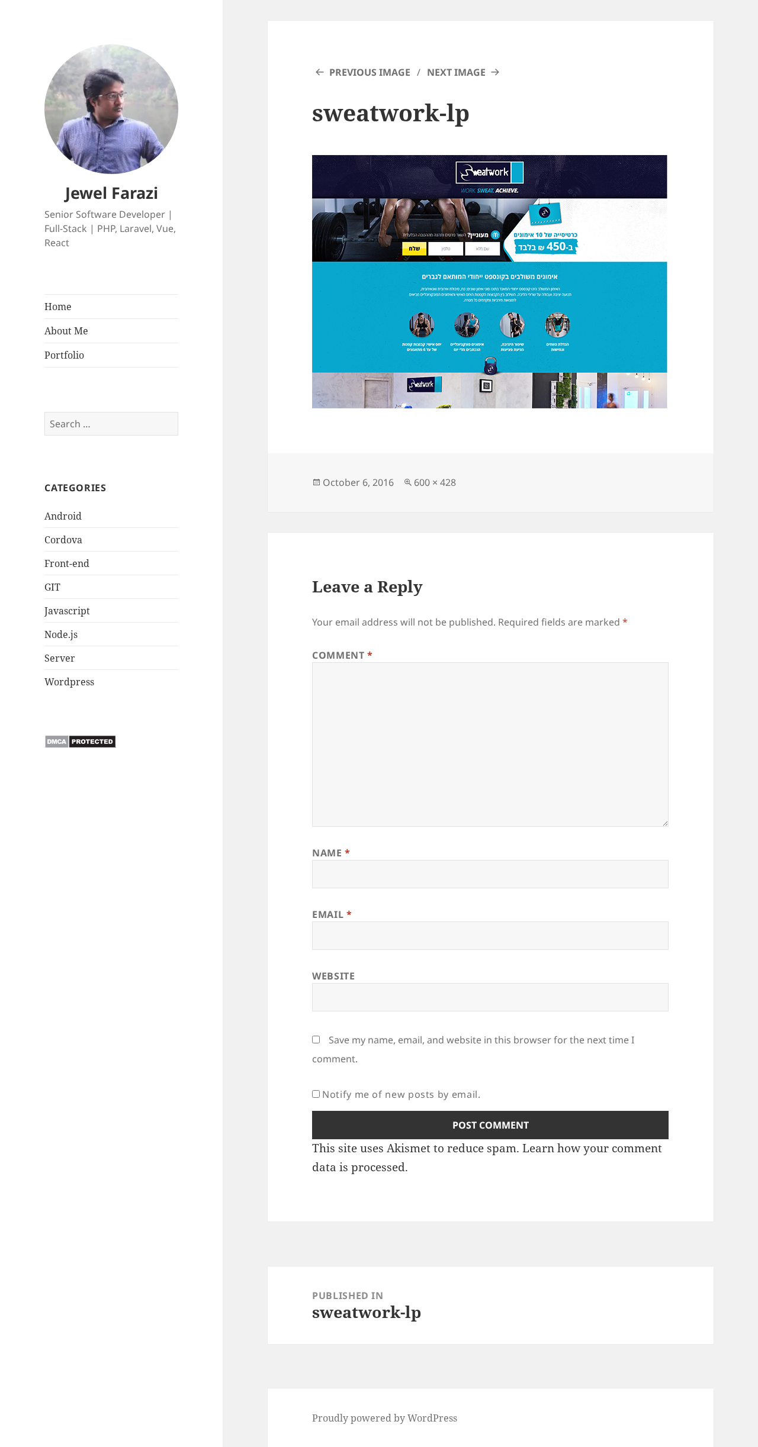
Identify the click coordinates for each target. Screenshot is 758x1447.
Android (63, 516)
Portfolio (64, 355)
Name (331, 852)
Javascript (67, 610)
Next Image (456, 72)
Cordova (63, 539)
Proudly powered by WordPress (384, 1418)
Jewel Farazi (111, 193)
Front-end (66, 563)
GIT (52, 587)
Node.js (61, 634)
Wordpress (69, 681)
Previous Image (369, 72)
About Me (66, 330)
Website (333, 975)
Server (59, 658)
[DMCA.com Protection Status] (80, 740)
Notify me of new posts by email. (401, 1094)
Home (58, 306)
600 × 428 (435, 482)
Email (332, 914)
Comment (342, 655)
